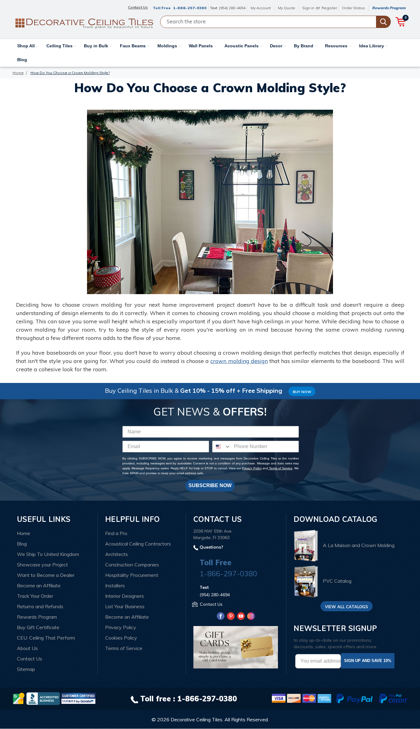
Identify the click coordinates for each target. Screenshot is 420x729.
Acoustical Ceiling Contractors (138, 544)
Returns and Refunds (40, 606)
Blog (22, 59)
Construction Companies (132, 565)
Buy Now (302, 391)
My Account (261, 8)
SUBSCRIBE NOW (210, 485)
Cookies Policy (121, 638)
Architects (116, 554)
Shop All (26, 45)
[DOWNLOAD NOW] (43, 698)
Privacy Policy (251, 468)
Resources (337, 45)
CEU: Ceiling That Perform (46, 638)
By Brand (304, 45)
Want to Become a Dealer (45, 575)
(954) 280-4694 (232, 8)
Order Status (353, 8)
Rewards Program (389, 8)
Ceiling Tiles (60, 45)
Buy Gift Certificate (38, 627)
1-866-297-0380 (190, 8)
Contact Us (29, 659)
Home (23, 533)
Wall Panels (201, 45)
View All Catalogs (346, 606)
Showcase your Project (42, 565)
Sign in (308, 8)
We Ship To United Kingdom (48, 554)
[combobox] (221, 446)
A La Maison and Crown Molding (358, 545)
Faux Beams (133, 45)
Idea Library (372, 45)
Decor (276, 45)
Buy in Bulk (96, 45)
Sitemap (26, 669)
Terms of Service (280, 468)
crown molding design (238, 360)
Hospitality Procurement (131, 575)
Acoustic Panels (242, 45)
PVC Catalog (337, 581)
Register (329, 8)
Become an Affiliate (39, 585)
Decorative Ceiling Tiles (196, 719)
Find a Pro (116, 533)
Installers (115, 585)
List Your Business (125, 606)
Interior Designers (124, 596)
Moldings (167, 45)
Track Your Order (35, 596)
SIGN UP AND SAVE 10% (367, 660)
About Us (27, 648)
